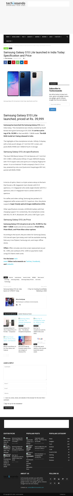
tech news (38, 279)
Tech (23, 36)
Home (5, 45)
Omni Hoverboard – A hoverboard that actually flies (40, 455)
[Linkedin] (22, 62)
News (7, 36)
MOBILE (34, 277)
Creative (8, 41)
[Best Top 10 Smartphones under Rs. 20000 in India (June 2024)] (40, 322)
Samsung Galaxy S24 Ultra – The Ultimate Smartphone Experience (25, 329)
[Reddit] (50, 483)
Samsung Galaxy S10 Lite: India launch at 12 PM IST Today (13, 290)
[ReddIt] (26, 62)
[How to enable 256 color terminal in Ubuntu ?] (29, 451)
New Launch (41, 277)
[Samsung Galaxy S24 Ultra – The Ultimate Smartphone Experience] (25, 322)
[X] (9, 62)
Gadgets (29, 36)
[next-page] (7, 355)
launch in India (26, 277)
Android (11, 277)
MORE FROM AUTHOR (25, 314)
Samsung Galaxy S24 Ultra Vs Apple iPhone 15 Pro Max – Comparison (10, 329)
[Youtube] (58, 483)
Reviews (44, 36)
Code (50, 36)
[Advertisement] (48, 4)
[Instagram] (54, 479)
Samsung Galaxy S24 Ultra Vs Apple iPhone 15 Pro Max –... (17, 440)
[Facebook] (5, 62)
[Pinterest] (13, 62)
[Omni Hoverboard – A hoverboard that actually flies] (29, 461)
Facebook (36, 261)
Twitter (29, 261)
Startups (57, 36)
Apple (5, 344)
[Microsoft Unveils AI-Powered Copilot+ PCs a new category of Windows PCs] (25, 340)
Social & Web (15, 36)
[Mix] (62, 479)
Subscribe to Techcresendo (55, 89)
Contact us (62, 494)
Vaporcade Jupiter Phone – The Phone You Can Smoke (41, 440)
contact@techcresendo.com (36, 487)
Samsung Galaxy (15, 279)
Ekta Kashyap (8, 58)
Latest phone (18, 277)
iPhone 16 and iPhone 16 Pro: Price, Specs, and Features (10, 348)
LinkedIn (10, 264)
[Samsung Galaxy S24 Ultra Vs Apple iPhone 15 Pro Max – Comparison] (10, 322)
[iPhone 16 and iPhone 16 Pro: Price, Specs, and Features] (10, 340)
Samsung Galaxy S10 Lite (27, 279)
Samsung (6, 279)
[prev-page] (5, 355)
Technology (7, 281)
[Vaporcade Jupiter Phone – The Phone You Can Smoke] (29, 443)
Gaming (37, 36)
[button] (67, 37)
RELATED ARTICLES (10, 314)
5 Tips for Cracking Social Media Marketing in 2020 (37, 290)
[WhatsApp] (17, 62)
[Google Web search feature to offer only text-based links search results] (40, 340)
